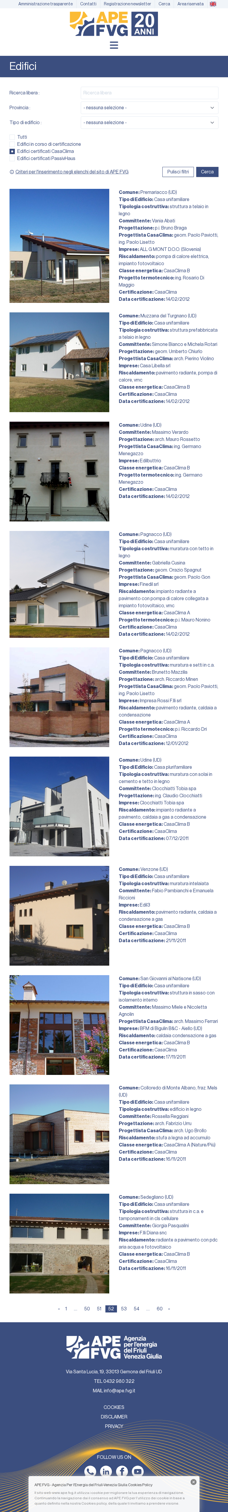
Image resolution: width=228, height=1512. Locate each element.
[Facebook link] (122, 1472)
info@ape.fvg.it (119, 1390)
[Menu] (114, 45)
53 (124, 1309)
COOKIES (114, 1407)
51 (99, 1309)
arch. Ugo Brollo (190, 1130)
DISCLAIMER (114, 1417)
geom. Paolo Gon (192, 577)
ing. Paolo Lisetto (137, 242)
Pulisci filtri (178, 172)
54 (136, 1309)
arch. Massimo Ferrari (196, 1021)
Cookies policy (94, 1503)
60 (160, 1309)
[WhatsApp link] (90, 1472)
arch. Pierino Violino (194, 358)
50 (87, 1309)
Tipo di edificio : (26, 122)
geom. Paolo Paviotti (195, 235)
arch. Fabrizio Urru (173, 1123)
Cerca (207, 172)
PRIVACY (114, 1426)
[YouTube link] (138, 1472)
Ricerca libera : (24, 93)
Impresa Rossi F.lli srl (160, 700)
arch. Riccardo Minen (176, 679)
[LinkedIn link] (106, 1472)
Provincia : (20, 107)
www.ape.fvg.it (64, 1492)
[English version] (212, 4)
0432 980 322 (118, 1381)
